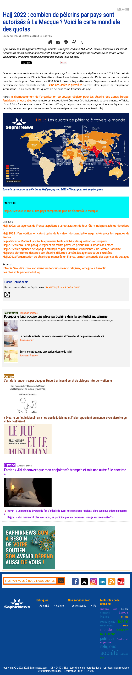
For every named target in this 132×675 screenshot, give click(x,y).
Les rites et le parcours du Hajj (21, 272)
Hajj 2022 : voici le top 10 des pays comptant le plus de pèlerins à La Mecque (51, 211)
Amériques (104, 609)
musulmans (107, 634)
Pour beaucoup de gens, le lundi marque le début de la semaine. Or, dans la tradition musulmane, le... (67, 320)
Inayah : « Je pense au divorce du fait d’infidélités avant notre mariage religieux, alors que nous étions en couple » (65, 512)
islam (123, 621)
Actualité (44, 605)
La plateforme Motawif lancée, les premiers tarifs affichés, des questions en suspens (55, 241)
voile (102, 658)
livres (125, 625)
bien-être (124, 609)
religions (108, 646)
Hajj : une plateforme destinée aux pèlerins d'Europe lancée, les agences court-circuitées (57, 252)
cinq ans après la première (65, 85)
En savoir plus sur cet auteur (62, 287)
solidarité (123, 654)
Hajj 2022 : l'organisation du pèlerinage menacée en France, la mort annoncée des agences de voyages (66, 256)
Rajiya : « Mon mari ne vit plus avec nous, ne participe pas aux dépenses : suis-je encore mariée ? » (60, 517)
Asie (115, 609)
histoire (124, 616)
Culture (60, 605)
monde (106, 629)
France (104, 616)
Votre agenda (78, 605)
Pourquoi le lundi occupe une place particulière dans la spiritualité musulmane (56, 316)
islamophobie (106, 625)
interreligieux (107, 622)
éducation (105, 612)
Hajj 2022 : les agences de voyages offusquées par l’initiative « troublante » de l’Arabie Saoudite (62, 249)
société (109, 653)
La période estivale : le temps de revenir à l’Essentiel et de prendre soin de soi (62, 336)
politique (107, 638)
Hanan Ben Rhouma (23, 36)
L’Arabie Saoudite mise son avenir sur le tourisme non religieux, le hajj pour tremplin (54, 268)
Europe (123, 612)
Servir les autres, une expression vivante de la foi (46, 351)
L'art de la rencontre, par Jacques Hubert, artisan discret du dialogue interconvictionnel (58, 380)
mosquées (122, 630)
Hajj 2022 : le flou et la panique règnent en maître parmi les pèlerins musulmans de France (58, 245)
